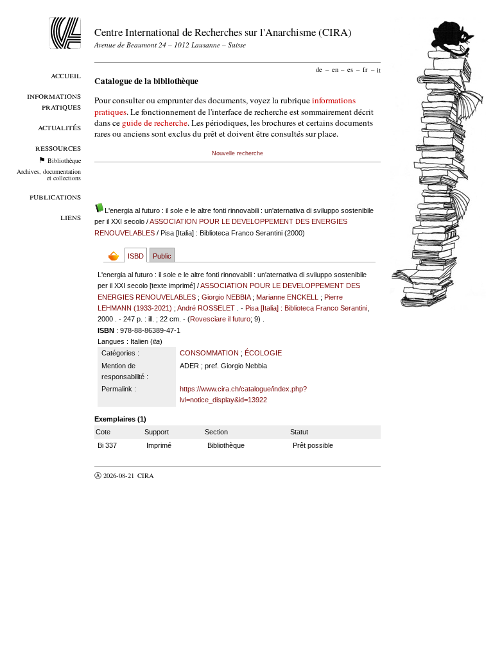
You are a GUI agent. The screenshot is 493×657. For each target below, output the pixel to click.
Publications (55, 196)
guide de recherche (154, 122)
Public (162, 256)
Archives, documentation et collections (49, 174)
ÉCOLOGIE (263, 353)
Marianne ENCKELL (287, 297)
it (379, 69)
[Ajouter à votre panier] (116, 256)
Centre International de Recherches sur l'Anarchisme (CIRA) (223, 31)
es (350, 69)
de (319, 69)
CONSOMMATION (209, 353)
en (335, 69)
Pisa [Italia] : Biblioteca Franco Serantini (306, 308)
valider (170, 475)
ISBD (136, 256)
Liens (70, 216)
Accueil (66, 75)
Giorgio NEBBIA (226, 297)
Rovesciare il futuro (220, 319)
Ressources (58, 147)
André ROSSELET (206, 308)
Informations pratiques (54, 100)
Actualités (59, 127)
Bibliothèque (64, 160)
